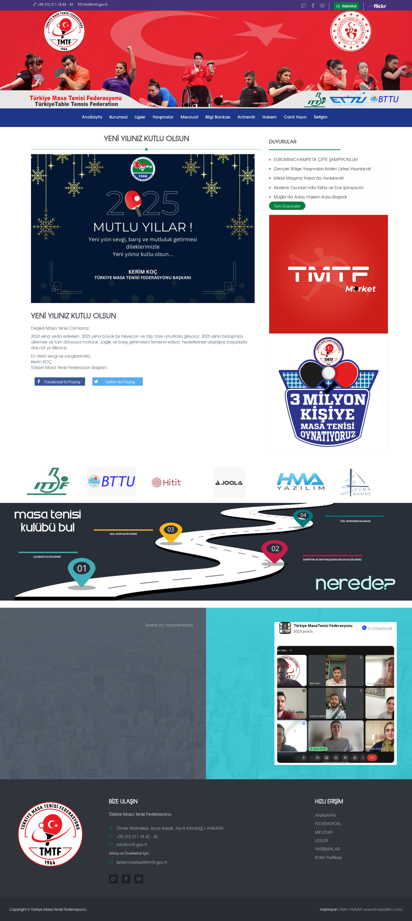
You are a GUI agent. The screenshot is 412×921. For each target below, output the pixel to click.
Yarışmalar (163, 117)
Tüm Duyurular (287, 206)
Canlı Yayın (295, 117)
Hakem (270, 117)
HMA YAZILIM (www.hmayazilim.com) (371, 909)
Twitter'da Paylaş (120, 382)
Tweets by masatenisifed (169, 625)
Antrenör (246, 117)
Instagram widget (337, 762)
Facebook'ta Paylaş (62, 382)
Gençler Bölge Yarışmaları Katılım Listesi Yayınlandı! (322, 169)
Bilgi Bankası (218, 117)
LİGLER (321, 840)
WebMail (348, 6)
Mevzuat (189, 117)
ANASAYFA (325, 815)
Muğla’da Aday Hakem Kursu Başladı (310, 197)
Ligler (140, 117)
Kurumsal (118, 117)
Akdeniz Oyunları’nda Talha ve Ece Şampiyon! (319, 187)
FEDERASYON (327, 823)
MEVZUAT (324, 832)
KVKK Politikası (328, 857)
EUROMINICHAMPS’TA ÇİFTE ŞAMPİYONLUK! (316, 159)
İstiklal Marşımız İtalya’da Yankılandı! (309, 178)
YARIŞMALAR (327, 849)
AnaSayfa (92, 117)
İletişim (321, 117)
